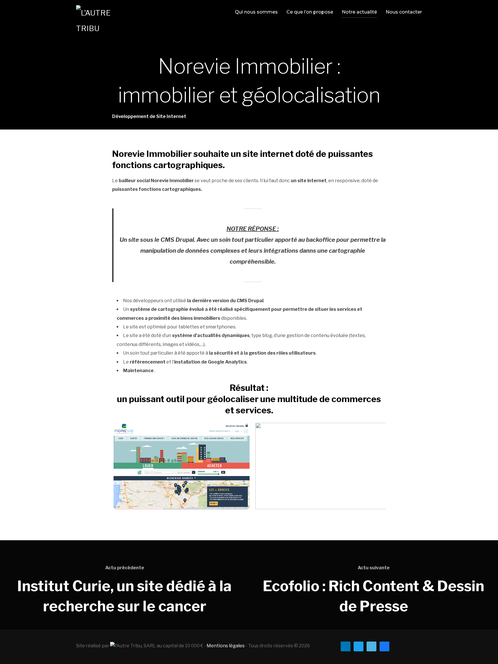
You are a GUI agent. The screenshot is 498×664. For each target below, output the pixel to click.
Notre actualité (359, 12)
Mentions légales (226, 645)
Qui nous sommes (256, 12)
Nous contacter (404, 12)
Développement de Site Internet (149, 116)
